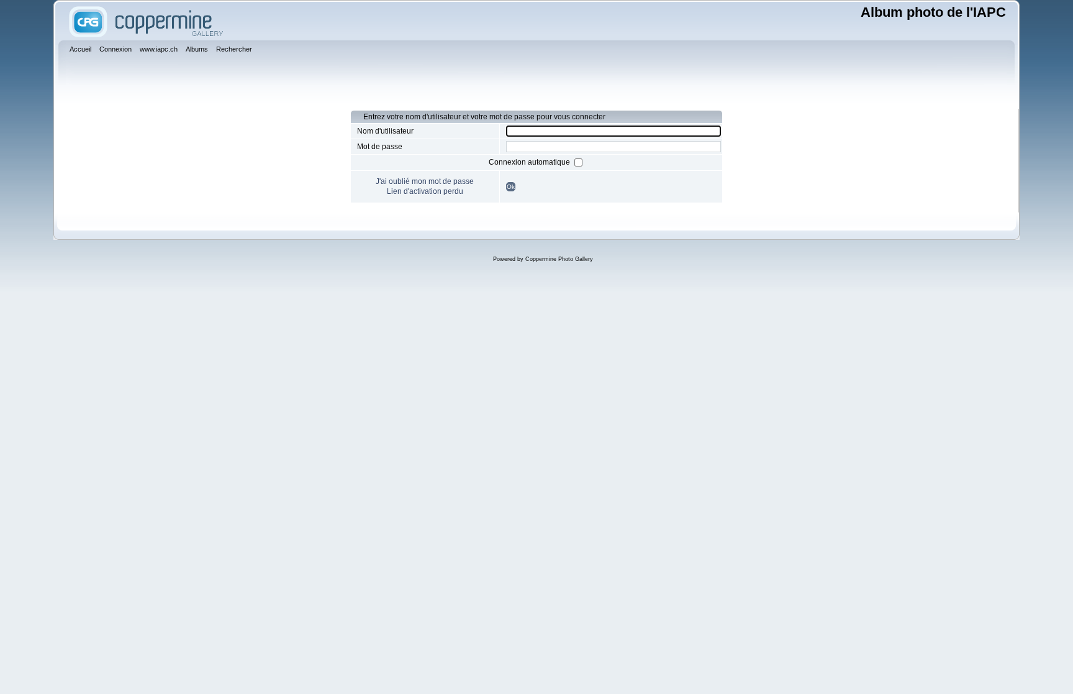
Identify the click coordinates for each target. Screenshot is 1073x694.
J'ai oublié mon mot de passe (425, 181)
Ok (511, 186)
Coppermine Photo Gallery (559, 259)
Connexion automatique (530, 162)
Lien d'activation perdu (425, 191)
